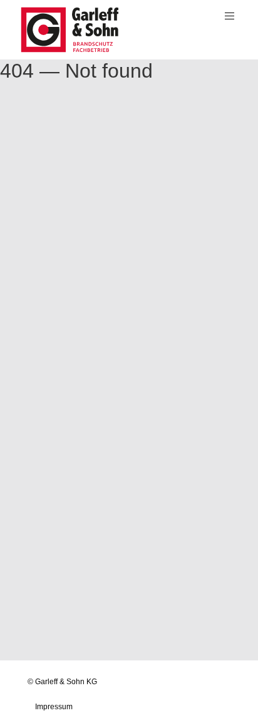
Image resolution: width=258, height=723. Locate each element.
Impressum (54, 706)
